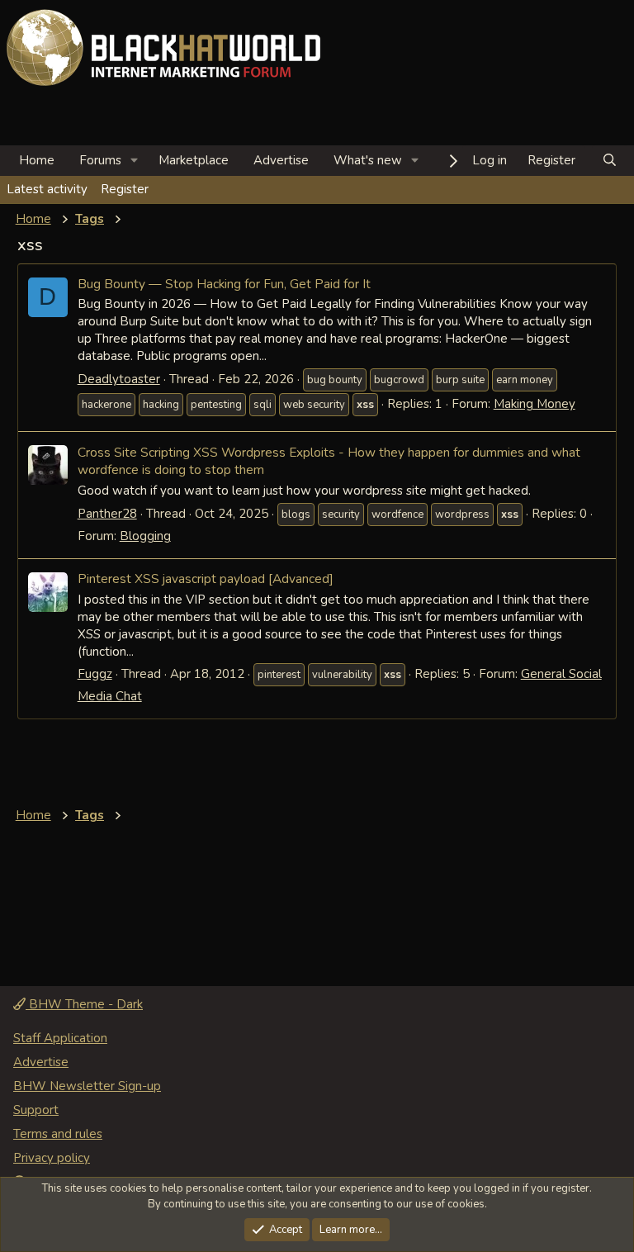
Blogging (145, 536)
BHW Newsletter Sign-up (87, 1086)
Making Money (534, 404)
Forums (100, 160)
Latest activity (47, 189)
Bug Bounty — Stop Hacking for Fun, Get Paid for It (224, 283)
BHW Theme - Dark (84, 1004)
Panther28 (107, 513)
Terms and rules (57, 1134)
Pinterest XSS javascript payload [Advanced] (206, 578)
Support (36, 1110)
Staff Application (60, 1038)
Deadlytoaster (119, 379)
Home (36, 160)
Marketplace (193, 160)
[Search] (609, 160)
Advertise (281, 160)
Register (125, 189)
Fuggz (95, 674)
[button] (134, 160)
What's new (368, 160)
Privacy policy (51, 1158)
